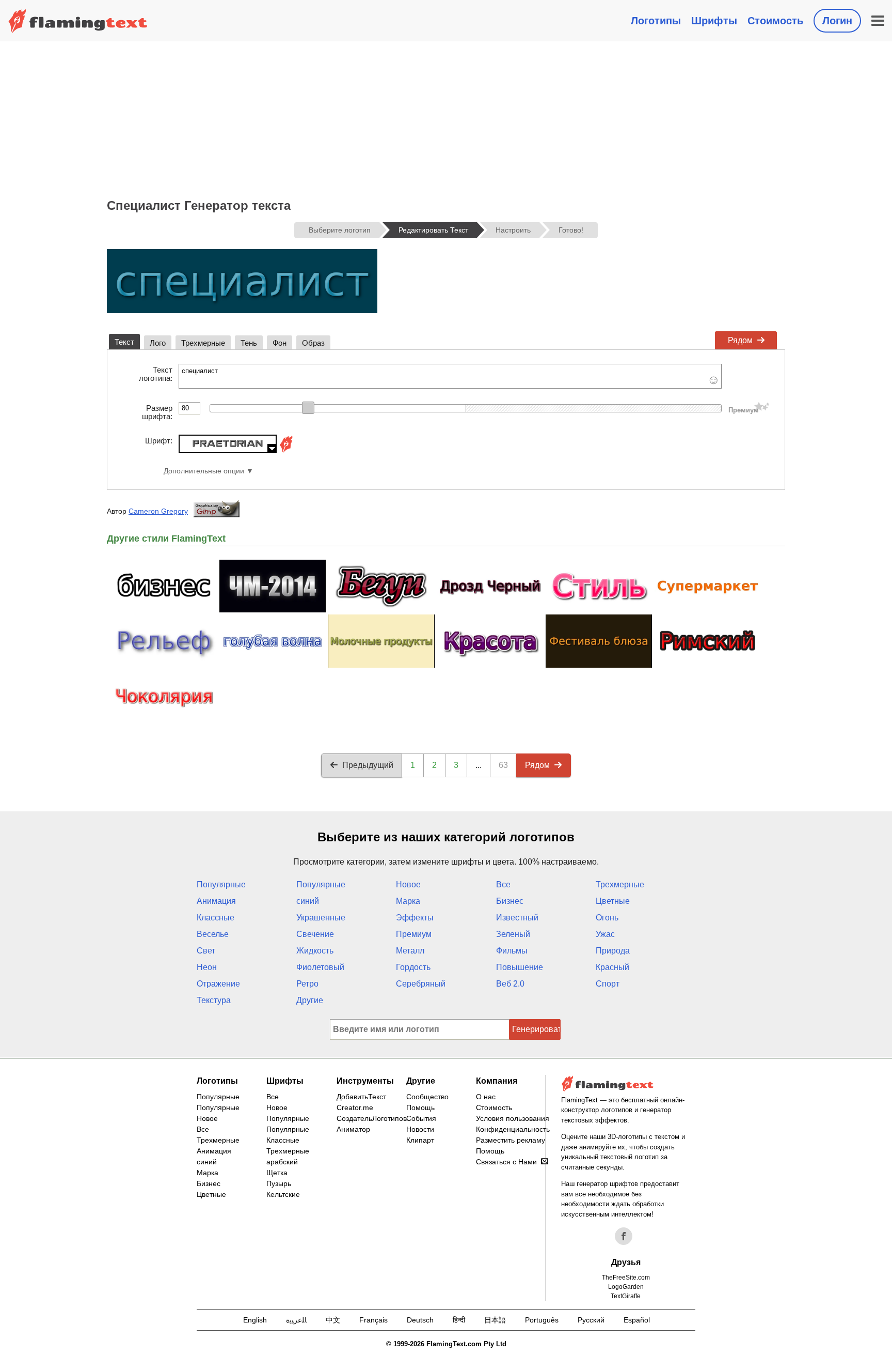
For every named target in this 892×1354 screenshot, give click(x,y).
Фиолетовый (320, 967)
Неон (207, 967)
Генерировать (536, 1029)
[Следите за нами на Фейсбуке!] (623, 1236)
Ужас (605, 934)
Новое (408, 884)
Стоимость (775, 20)
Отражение (218, 983)
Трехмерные (620, 884)
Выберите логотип (340, 230)
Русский (591, 1320)
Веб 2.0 (510, 983)
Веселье (213, 934)
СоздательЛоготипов (372, 1118)
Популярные (221, 884)
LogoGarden (626, 1286)
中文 (333, 1320)
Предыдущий (367, 765)
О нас (486, 1097)
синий (307, 901)
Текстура (214, 1000)
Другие (309, 1000)
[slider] (308, 408)
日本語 (495, 1320)
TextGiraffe (626, 1296)
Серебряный (420, 983)
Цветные (613, 901)
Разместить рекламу (510, 1140)
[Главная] (78, 21)
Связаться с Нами (506, 1162)
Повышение (519, 967)
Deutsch (420, 1320)
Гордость (413, 967)
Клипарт (420, 1140)
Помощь (420, 1107)
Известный (517, 917)
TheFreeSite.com (626, 1277)
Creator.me (355, 1107)
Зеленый (513, 934)
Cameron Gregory (158, 511)
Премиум (414, 934)
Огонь (607, 917)
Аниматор (353, 1129)
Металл (410, 950)
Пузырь (278, 1183)
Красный (612, 967)
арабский (282, 1162)
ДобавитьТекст (361, 1097)
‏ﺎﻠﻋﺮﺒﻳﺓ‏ (296, 1320)
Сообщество (427, 1097)
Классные (215, 917)
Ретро (307, 983)
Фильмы (512, 950)
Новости (420, 1129)
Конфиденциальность (513, 1129)
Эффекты (415, 917)
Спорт (607, 983)
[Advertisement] (446, 119)
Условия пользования (512, 1118)
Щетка (277, 1172)
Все (503, 884)
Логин (837, 20)
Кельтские (283, 1194)
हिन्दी (459, 1320)
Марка (408, 901)
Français (373, 1320)
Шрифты (714, 20)
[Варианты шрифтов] (286, 450)
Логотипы (656, 20)
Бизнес (509, 901)
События (421, 1118)
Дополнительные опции (204, 471)
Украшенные (320, 917)
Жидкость (314, 950)
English (255, 1320)
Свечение (315, 934)
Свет (206, 950)
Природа (613, 950)
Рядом (740, 340)
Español (637, 1320)
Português (542, 1320)
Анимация (216, 901)
